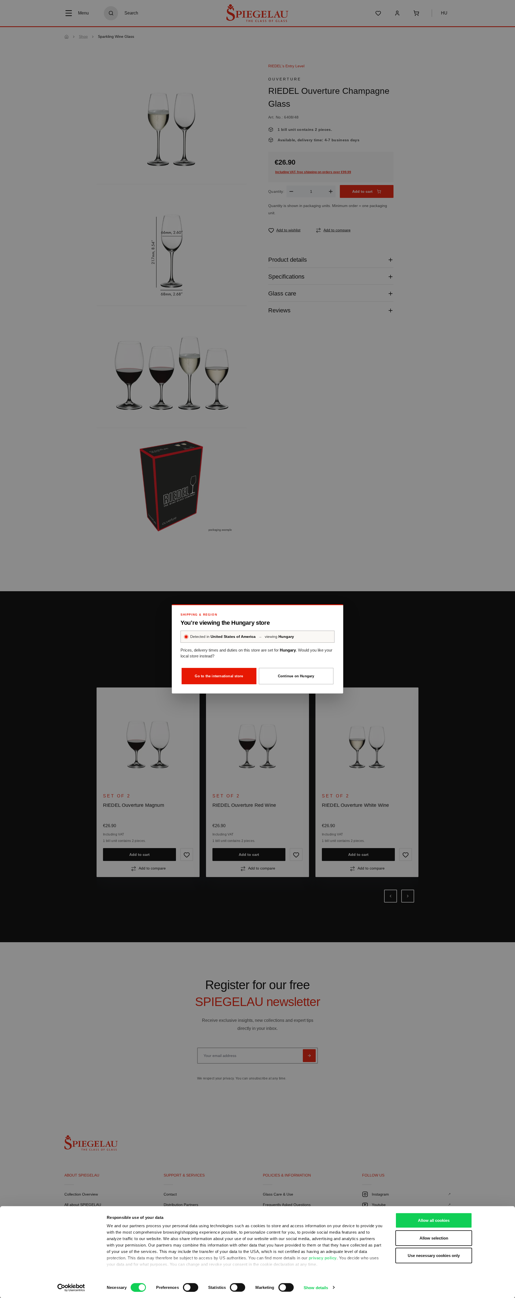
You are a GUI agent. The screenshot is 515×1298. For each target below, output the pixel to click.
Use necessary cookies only (434, 1255)
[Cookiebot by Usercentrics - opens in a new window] (71, 1288)
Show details (316, 1287)
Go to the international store (219, 676)
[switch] (190, 1287)
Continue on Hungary (296, 676)
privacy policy (323, 1258)
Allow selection (434, 1238)
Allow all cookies (434, 1220)
